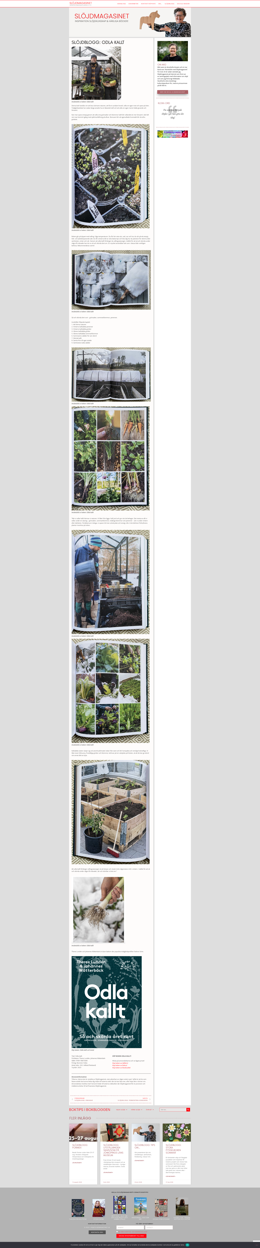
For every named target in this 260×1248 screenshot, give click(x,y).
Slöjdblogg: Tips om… (145, 1146)
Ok (187, 1245)
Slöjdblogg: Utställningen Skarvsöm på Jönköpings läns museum (113, 1150)
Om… (160, 4)
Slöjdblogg (169, 4)
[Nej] (256, 1245)
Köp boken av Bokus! (119, 1065)
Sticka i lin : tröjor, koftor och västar (182, 1218)
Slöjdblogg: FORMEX (80, 1146)
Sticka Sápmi (99, 1219)
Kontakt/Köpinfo (148, 4)
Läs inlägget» (77, 1162)
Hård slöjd (135, 1110)
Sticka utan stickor (161, 1219)
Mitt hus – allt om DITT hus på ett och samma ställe (119, 1217)
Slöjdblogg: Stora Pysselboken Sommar (173, 1149)
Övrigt (149, 1110)
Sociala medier (183, 4)
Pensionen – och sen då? (140, 1218)
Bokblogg (122, 4)
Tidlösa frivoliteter (78, 1219)
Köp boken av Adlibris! (120, 1063)
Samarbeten (133, 4)
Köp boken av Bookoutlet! (121, 1068)
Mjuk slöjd (120, 1110)
